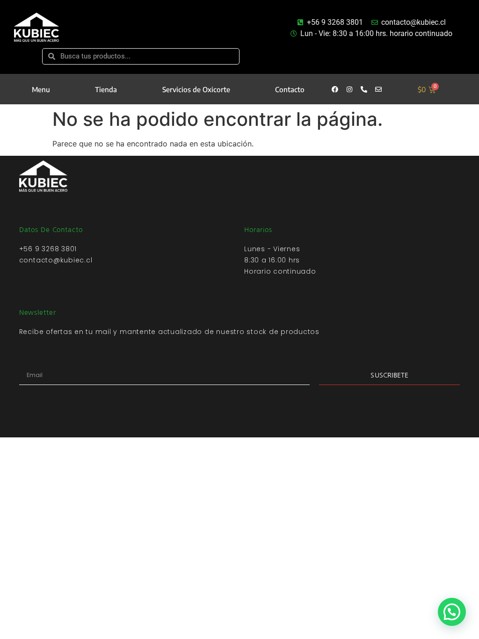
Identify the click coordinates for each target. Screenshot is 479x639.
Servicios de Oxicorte (196, 89)
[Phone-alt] (363, 89)
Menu (41, 89)
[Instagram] (349, 89)
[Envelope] (378, 89)
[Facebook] (334, 89)
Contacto (290, 89)
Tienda (106, 89)
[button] (452, 612)
